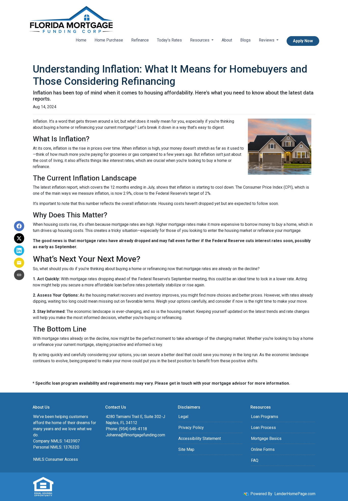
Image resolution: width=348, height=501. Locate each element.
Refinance (140, 40)
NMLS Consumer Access (55, 459)
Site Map (186, 449)
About (227, 40)
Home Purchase (109, 40)
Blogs (245, 40)
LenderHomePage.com (294, 493)
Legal (183, 416)
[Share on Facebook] (19, 226)
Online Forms (263, 449)
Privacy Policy (191, 427)
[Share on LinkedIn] (19, 250)
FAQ (254, 460)
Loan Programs (264, 416)
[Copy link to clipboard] (19, 275)
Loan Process (263, 427)
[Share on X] (19, 238)
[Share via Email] (19, 263)
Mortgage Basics (266, 438)
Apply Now (303, 40)
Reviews (267, 40)
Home (81, 40)
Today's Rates (169, 40)
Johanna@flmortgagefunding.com (135, 435)
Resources (200, 40)
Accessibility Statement (199, 438)
